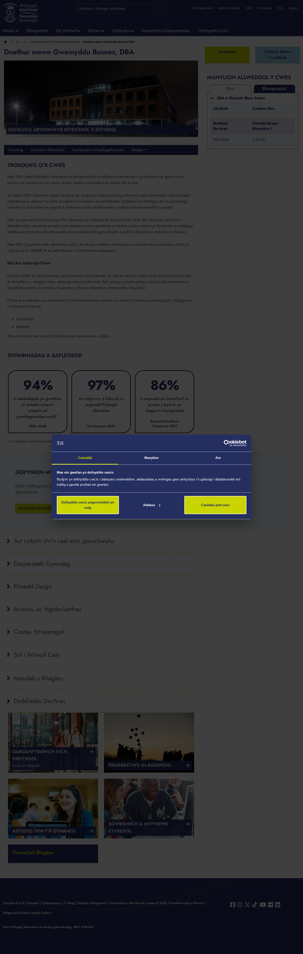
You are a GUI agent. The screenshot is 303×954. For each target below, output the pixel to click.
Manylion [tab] (151, 458)
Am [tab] (218, 458)
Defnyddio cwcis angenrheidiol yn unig (87, 504)
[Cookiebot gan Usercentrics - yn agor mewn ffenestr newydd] (227, 443)
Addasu (149, 505)
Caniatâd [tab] (85, 458)
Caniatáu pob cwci (215, 505)
